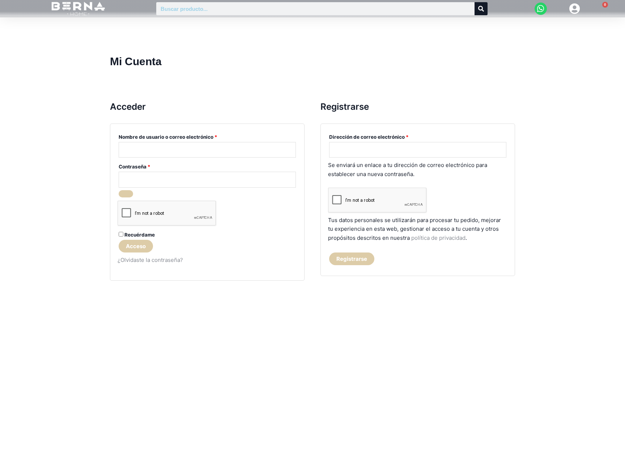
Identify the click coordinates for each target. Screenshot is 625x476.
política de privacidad (438, 237)
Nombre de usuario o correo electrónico (182, 136)
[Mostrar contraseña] (126, 193)
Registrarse (351, 258)
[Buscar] (481, 8)
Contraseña (148, 166)
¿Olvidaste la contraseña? (150, 259)
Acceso (136, 246)
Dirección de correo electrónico (382, 136)
